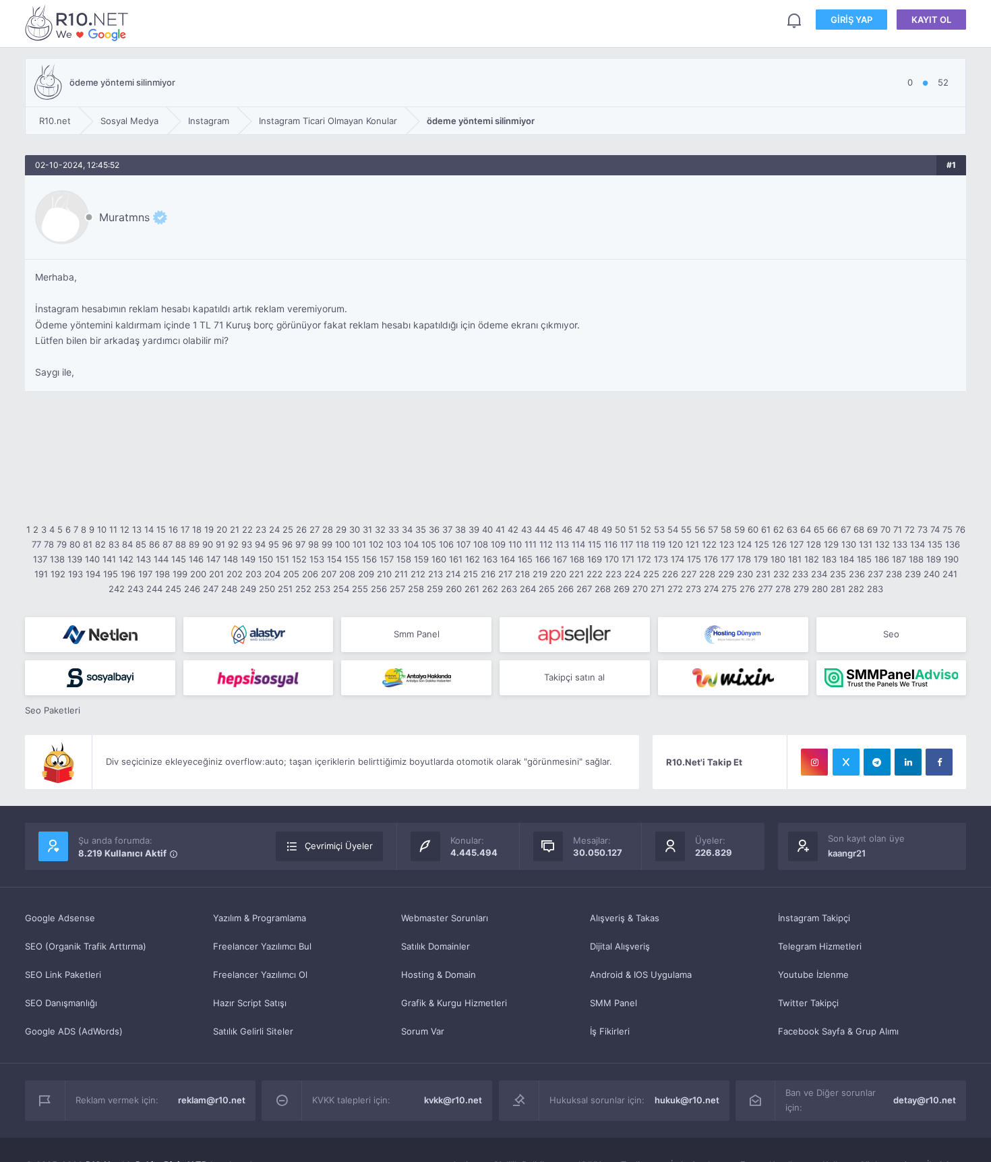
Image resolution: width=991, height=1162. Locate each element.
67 (846, 529)
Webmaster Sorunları (444, 917)
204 (272, 574)
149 (248, 559)
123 (726, 544)
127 (796, 544)
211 (401, 574)
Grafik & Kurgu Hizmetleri (454, 1002)
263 (509, 588)
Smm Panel (417, 634)
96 (287, 544)
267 (584, 588)
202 (235, 574)
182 (811, 559)
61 (766, 529)
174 (677, 559)
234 (819, 574)
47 (580, 529)
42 (513, 529)
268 (603, 588)
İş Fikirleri (610, 1031)
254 (341, 588)
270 (640, 588)
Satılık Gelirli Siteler (253, 1031)
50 (620, 529)
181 (795, 559)
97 (300, 544)
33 (393, 529)
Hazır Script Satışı (250, 1002)
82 (100, 544)
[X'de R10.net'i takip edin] (846, 762)
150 (265, 559)
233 (800, 574)
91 (220, 544)
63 (792, 529)
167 (560, 559)
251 (285, 588)
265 (547, 588)
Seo (891, 634)
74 (935, 529)
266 (566, 588)
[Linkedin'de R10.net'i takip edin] (908, 762)
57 (713, 529)
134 (917, 544)
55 (686, 529)
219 (540, 574)
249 (248, 588)
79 (62, 544)
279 (801, 588)
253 (322, 588)
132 (882, 544)
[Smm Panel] (575, 634)
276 (747, 588)
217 (505, 574)
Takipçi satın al (574, 677)
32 (380, 529)
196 (128, 574)
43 (526, 529)
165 (525, 559)
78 (49, 544)
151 (282, 559)
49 (606, 529)
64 (805, 529)
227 (688, 574)
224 (632, 574)
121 (692, 544)
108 (480, 544)
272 (675, 588)
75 (947, 529)
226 (670, 574)
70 (885, 529)
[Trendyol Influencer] (733, 677)
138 (57, 559)
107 (463, 544)
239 (913, 574)
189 (933, 559)
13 (137, 529)
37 (447, 529)
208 (347, 574)
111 (530, 544)
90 (207, 544)
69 (872, 529)
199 (180, 574)
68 (858, 529)
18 (197, 529)
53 (659, 529)
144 (161, 559)
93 (246, 544)
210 (384, 574)
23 (261, 529)
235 (838, 574)
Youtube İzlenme (813, 974)
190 (951, 559)
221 (576, 574)
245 (173, 588)
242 (117, 588)
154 (334, 559)
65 (819, 529)
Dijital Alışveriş (620, 946)
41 (500, 529)
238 (894, 574)
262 (490, 588)
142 (126, 559)
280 (820, 588)
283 (875, 588)
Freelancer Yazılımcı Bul (262, 946)
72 (910, 529)
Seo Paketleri (52, 710)
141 (109, 559)
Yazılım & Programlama (259, 917)
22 (247, 529)
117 (626, 544)
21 (234, 529)
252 (303, 588)
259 (435, 588)
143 (143, 559)
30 (354, 529)
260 (454, 588)
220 (558, 574)
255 (360, 588)
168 (577, 559)
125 (761, 544)
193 (75, 574)
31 (367, 529)
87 (167, 544)
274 (711, 588)
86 (154, 544)
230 (745, 574)
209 (366, 574)
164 (507, 559)
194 (93, 574)
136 (952, 544)
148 (230, 559)
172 (644, 559)
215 (470, 574)
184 (846, 559)
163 (490, 559)
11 (113, 529)
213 (435, 574)
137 (40, 559)
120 (675, 544)
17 (185, 529)
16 (173, 529)
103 (393, 544)
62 (778, 529)
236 (857, 574)
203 (253, 574)
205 (291, 574)
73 (923, 529)
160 (438, 559)
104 (411, 544)
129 (831, 544)
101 (359, 544)
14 (149, 529)
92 (233, 544)
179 (761, 559)
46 (567, 529)
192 (58, 574)
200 (198, 574)
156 (369, 559)
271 (658, 588)
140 (92, 559)
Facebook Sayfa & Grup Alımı (838, 1031)
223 (613, 574)
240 (932, 574)
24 (274, 529)
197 (145, 574)
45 (553, 529)
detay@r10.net (924, 1100)
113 (562, 544)
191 (41, 574)
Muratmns (124, 217)
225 (651, 574)
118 (642, 544)
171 (628, 559)
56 (699, 529)
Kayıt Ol (931, 19)
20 (221, 529)
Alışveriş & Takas (624, 917)
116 (611, 544)
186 (881, 559)
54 (672, 529)
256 (379, 588)
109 (498, 544)
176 (711, 559)
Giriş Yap (851, 19)
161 (455, 559)
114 (578, 544)
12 (124, 529)
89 (194, 544)
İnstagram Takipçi (814, 917)
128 (813, 544)
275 (729, 588)
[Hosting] (100, 634)
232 (781, 574)
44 (540, 529)
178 (744, 559)
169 (594, 559)
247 (210, 588)
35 (420, 529)
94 (260, 544)
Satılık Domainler (435, 946)
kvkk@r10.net (453, 1100)
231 (763, 574)
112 (546, 544)
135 (935, 544)
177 (727, 559)
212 (418, 574)
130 (848, 544)
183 (829, 559)
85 (141, 544)
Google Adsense (60, 917)
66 (832, 529)
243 (135, 588)
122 (709, 544)
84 (127, 544)
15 (161, 529)
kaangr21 (847, 853)
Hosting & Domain (438, 974)
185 (864, 559)
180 (778, 559)
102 (376, 544)
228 (707, 574)
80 (74, 544)
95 (273, 544)
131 (865, 544)
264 (528, 588)
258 (416, 588)
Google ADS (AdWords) (74, 1031)
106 (446, 544)
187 (899, 559)
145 (178, 559)
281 (838, 588)
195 (110, 574)
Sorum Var (422, 1031)
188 (916, 559)
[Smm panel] (891, 677)
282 (856, 588)
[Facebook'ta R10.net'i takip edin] (939, 762)
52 (645, 529)
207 (328, 574)
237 (875, 574)
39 (474, 529)
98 (313, 544)
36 (434, 529)
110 (515, 544)
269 (621, 588)
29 (341, 529)
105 (428, 544)
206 (310, 574)
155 (351, 559)
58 (726, 529)
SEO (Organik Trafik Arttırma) (85, 946)
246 (192, 588)
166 (542, 559)
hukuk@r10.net (687, 1100)
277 (765, 588)
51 (633, 529)
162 (472, 559)
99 (327, 544)
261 (471, 588)
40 (487, 529)
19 (209, 529)
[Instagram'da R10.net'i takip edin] (814, 762)
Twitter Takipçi (808, 1002)
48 (593, 529)
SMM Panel (613, 1002)
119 (658, 544)
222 (595, 574)
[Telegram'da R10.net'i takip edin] (877, 762)
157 (387, 559)
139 (74, 559)
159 (421, 559)
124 (744, 544)
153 (316, 559)
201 (216, 574)
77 (36, 544)
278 (783, 588)
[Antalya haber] (416, 677)
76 (960, 529)
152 (299, 559)
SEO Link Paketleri (63, 974)
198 (162, 574)
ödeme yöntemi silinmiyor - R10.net (79, 22)
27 (314, 529)
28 (327, 529)
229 (726, 574)
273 (693, 588)
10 (102, 529)
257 (397, 588)
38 (460, 529)
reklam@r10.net (211, 1100)
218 (522, 574)
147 (213, 559)
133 (900, 544)
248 (229, 588)
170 (612, 559)
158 (403, 559)
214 (453, 574)
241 (949, 574)
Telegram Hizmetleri (820, 946)
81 (87, 544)
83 (114, 544)
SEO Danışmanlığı (61, 1002)
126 (779, 544)
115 (594, 544)
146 (196, 559)
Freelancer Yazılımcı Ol (260, 974)
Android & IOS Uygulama (641, 974)
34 (407, 529)
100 (342, 544)
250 (267, 588)
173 (661, 559)
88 (180, 544)
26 (301, 529)
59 (739, 529)
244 (154, 588)
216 (488, 574)
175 (694, 559)
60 (753, 529)
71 (897, 529)
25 (287, 529)
